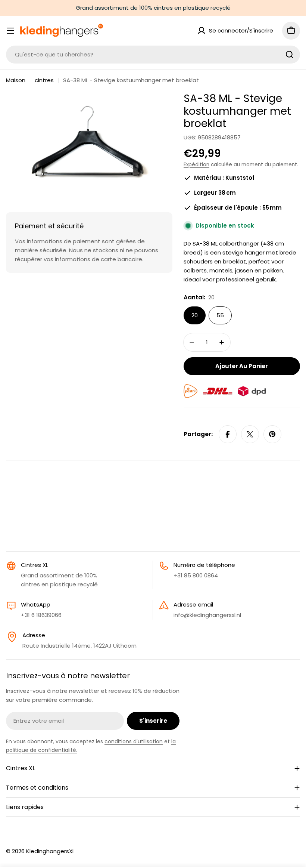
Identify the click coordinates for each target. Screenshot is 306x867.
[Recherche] (289, 54)
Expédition (196, 164)
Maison (15, 80)
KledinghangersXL (50, 851)
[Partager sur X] (250, 434)
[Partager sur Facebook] (228, 434)
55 (220, 315)
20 (194, 315)
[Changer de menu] (10, 30)
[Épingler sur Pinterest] (272, 434)
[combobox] (153, 55)
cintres (44, 80)
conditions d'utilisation (133, 741)
